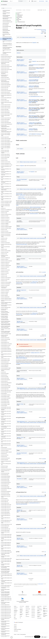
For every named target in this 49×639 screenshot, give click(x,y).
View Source (43, 30)
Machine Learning (21, 610)
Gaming (21, 607)
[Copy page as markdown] (26, 28)
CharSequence (31, 86)
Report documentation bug (45, 611)
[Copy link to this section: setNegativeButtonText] (27, 492)
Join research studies (45, 616)
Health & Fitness (21, 612)
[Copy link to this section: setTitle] (20, 551)
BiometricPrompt (40, 68)
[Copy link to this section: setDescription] (24, 303)
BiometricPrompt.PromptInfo (20, 60)
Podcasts (15, 618)
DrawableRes (36, 117)
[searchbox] (6, 8)
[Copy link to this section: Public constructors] (28, 140)
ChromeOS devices (27, 612)
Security (15, 612)
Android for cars (27, 614)
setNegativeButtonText (33, 122)
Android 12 (33, 615)
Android (15, 608)
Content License (40, 583)
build (30, 59)
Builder (18, 52)
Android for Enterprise (16, 611)
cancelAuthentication (37, 359)
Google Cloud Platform (17, 629)
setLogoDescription (32, 109)
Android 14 (33, 612)
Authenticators (22, 195)
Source (15, 614)
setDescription (35, 281)
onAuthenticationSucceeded (34, 77)
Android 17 (33, 607)
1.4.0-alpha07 (44, 272)
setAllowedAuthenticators (34, 64)
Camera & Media (21, 614)
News (15, 615)
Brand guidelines (23, 634)
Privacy (21, 616)
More (11, 1)
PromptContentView (32, 80)
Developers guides (39, 612)
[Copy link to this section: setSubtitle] (22, 524)
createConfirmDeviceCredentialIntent (23, 363)
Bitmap (30, 102)
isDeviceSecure (21, 356)
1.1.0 (45, 185)
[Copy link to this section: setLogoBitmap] (24, 384)
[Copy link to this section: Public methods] (25, 153)
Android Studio (41, 1)
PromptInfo (34, 42)
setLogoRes (31, 117)
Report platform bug (45, 608)
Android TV (27, 616)
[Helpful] (43, 10)
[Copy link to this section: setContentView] (24, 272)
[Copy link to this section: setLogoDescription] (26, 417)
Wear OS (27, 610)
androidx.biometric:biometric (41, 29)
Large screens (28, 608)
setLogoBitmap (31, 101)
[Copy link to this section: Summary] (22, 46)
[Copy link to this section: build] (19, 158)
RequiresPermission (33, 99)
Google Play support (45, 613)
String (30, 110)
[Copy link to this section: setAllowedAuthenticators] (29, 185)
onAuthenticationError (34, 213)
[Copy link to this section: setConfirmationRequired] (28, 234)
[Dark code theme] (45, 36)
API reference (4, 4)
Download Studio (38, 616)
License (18, 634)
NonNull (18, 59)
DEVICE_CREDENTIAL (26, 209)
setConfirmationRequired (33, 71)
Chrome (15, 626)
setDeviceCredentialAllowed (34, 92)
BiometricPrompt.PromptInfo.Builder (28, 37)
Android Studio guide (39, 610)
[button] (6, 55)
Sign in (47, 1)
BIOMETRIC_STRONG (21, 198)
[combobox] (23, 1)
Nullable (35, 128)
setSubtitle (31, 128)
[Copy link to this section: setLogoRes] (22, 458)
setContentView (32, 79)
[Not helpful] (45, 10)
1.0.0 (45, 234)
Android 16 (33, 609)
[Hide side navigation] (11, 637)
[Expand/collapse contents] (21, 12)
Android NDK (39, 618)
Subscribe (37, 636)
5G (20, 617)
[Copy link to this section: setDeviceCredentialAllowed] (30, 335)
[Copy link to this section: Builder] (20, 144)
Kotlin (42, 33)
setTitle (38, 555)
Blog (14, 617)
